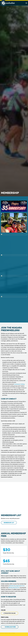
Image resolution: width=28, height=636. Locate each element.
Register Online (10, 613)
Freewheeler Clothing (19, 384)
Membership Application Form (17, 586)
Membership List (9, 522)
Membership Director (13, 587)
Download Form (10, 627)
